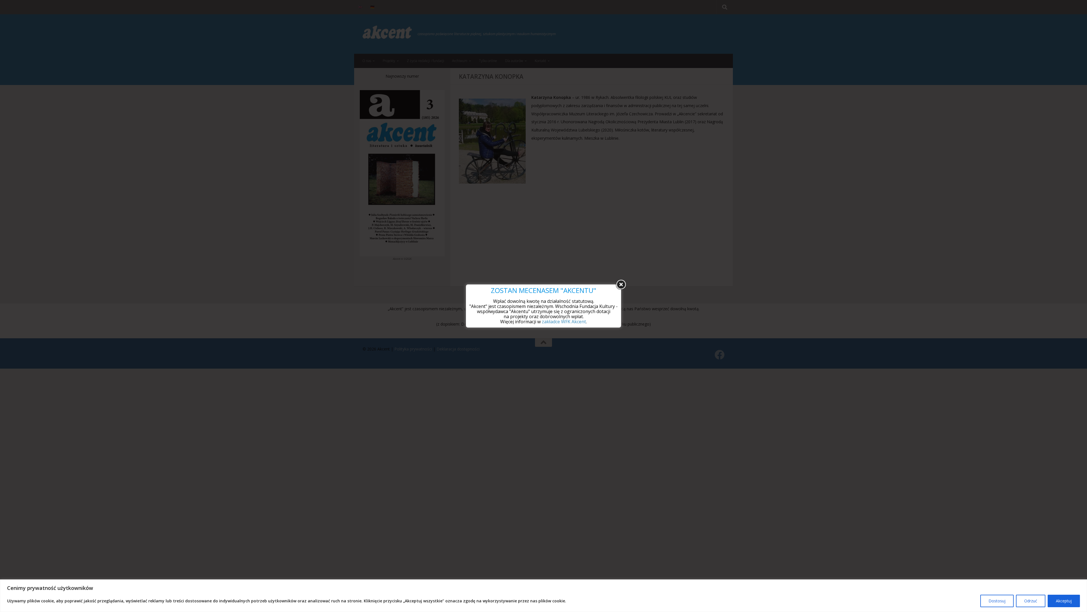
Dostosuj (996, 601)
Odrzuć (1030, 601)
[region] (543, 595)
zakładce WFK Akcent (564, 321)
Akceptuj (1064, 601)
